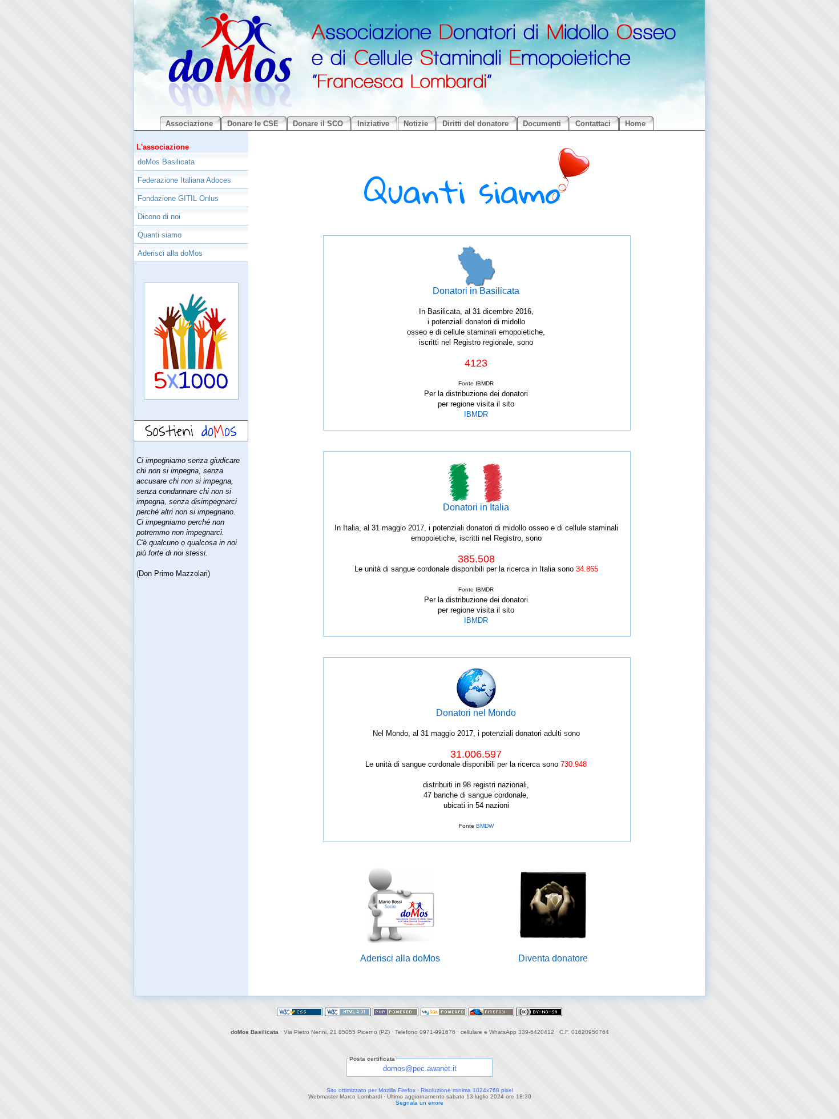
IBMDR (476, 414)
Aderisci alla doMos (400, 958)
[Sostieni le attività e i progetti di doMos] (191, 453)
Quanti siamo (159, 235)
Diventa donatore (553, 958)
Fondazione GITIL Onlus (178, 198)
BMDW (485, 826)
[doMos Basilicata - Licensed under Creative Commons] (539, 1013)
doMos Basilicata (166, 162)
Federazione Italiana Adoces (184, 180)
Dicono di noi (159, 216)
